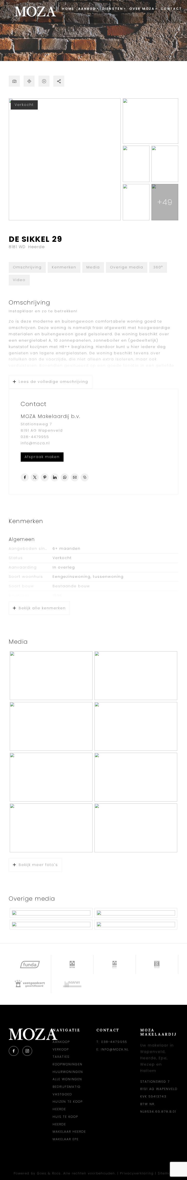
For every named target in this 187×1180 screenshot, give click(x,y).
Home (68, 9)
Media (93, 267)
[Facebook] (14, 1051)
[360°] (29, 81)
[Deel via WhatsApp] (65, 477)
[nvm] (72, 964)
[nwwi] (72, 983)
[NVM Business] (115, 964)
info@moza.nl (35, 443)
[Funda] (30, 964)
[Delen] (58, 81)
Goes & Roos (49, 1173)
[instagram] (27, 1051)
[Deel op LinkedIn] (55, 477)
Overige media (126, 267)
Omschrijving (27, 267)
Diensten (112, 9)
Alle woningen (67, 1079)
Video (19, 279)
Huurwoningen (68, 1072)
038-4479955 (35, 436)
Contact (171, 9)
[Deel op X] (35, 477)
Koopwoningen (68, 1064)
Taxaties (61, 1057)
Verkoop (61, 1049)
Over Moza (142, 9)
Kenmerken (64, 267)
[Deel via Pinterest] (45, 477)
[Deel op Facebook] (25, 477)
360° (158, 267)
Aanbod (87, 9)
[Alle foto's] (14, 81)
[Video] (43, 81)
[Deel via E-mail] (75, 477)
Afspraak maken (42, 456)
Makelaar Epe (66, 1139)
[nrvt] (157, 964)
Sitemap (165, 1173)
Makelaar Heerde (69, 1131)
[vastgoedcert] (30, 983)
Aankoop (61, 1042)
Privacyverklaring (137, 1173)
